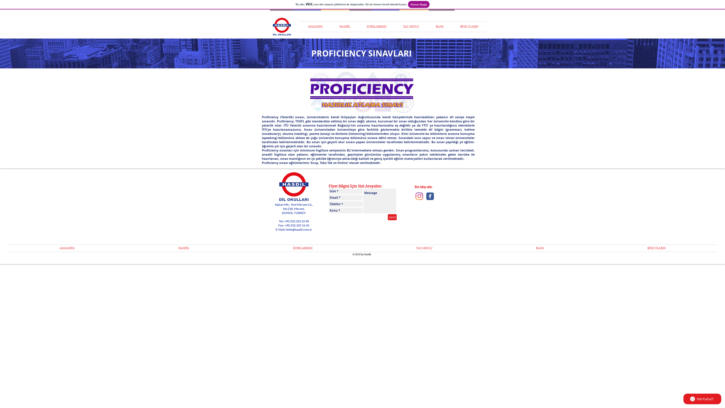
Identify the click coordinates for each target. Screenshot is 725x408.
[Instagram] (419, 196)
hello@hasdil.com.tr (299, 229)
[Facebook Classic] (430, 196)
